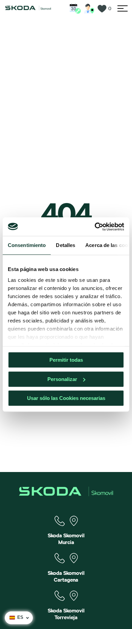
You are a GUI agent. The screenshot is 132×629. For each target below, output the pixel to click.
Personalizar (62, 379)
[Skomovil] (28, 8)
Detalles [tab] (65, 245)
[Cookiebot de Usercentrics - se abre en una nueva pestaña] (95, 226)
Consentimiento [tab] (27, 245)
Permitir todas (66, 360)
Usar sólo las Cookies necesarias (66, 398)
